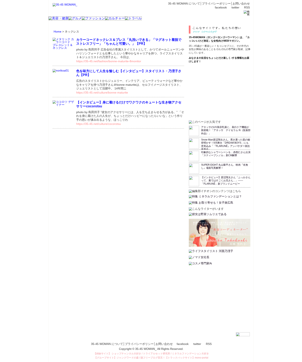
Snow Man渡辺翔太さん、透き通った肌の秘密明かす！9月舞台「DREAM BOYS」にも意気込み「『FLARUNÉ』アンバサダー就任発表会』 (225, 144)
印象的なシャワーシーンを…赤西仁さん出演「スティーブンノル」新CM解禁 (225, 154)
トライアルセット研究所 (156, 353)
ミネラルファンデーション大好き (190, 353)
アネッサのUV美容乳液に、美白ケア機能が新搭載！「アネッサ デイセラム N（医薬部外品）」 (225, 130)
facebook (221, 7)
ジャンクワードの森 (127, 357)
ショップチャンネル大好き (126, 353)
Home (57, 31)
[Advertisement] (219, 91)
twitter (235, 7)
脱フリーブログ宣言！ (153, 357)
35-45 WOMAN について (184, 3)
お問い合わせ (241, 3)
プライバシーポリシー (216, 3)
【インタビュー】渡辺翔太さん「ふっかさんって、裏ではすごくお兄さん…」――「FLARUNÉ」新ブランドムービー (225, 180)
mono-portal (201, 357)
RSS (247, 7)
